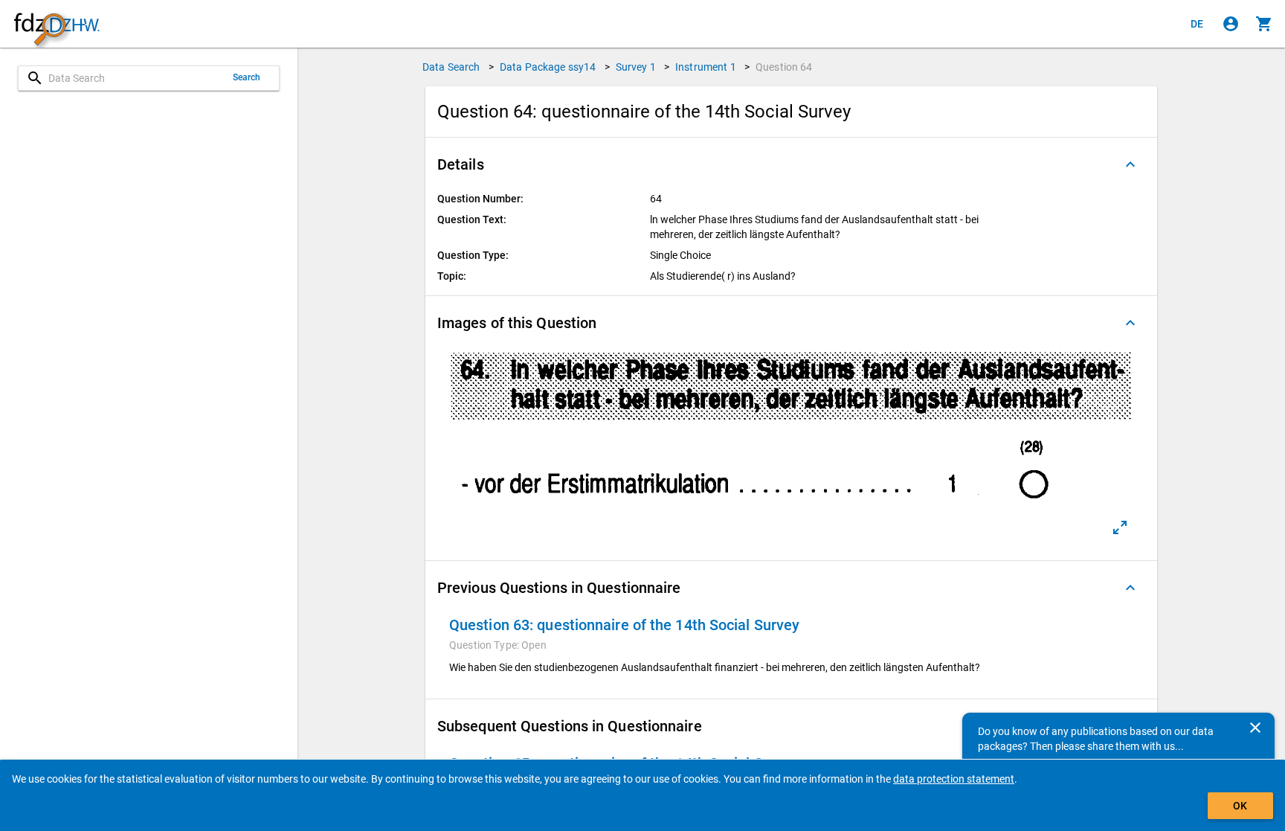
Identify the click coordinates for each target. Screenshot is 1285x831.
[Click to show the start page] (56, 24)
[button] (791, 164)
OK (1240, 806)
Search (247, 77)
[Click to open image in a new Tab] (1120, 527)
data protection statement (953, 779)
